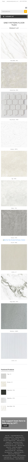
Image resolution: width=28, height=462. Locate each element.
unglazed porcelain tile (18, 452)
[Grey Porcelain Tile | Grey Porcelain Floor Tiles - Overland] (14, 75)
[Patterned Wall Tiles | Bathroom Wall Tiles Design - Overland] (14, 345)
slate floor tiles (21, 445)
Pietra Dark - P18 (11, 390)
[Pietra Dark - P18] (3, 392)
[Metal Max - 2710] (3, 400)
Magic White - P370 (14, 301)
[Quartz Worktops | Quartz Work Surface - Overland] (14, 134)
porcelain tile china (12, 448)
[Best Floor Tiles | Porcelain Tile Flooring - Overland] (14, 239)
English (3, 1)
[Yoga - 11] (3, 375)
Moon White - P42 (11, 406)
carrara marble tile (9, 443)
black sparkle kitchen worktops (9, 455)
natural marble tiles (15, 438)
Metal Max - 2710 (11, 398)
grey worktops (6, 438)
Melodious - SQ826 (14, 331)
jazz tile (23, 438)
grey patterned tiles (19, 443)
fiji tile (18, 448)
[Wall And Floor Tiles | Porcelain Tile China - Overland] (14, 257)
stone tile (7, 435)
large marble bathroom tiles (17, 435)
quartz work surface (20, 458)
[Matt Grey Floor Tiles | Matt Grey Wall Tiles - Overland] (14, 163)
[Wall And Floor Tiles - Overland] (14, 45)
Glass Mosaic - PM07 (14, 119)
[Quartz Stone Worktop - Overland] (14, 316)
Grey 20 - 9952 (14, 242)
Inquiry (5, 425)
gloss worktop (20, 450)
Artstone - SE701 (14, 149)
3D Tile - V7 (14, 272)
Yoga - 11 (9, 374)
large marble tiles (7, 457)
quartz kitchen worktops (9, 458)
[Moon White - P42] (3, 408)
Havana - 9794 (14, 237)
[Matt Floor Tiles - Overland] (14, 286)
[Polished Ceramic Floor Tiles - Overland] (14, 222)
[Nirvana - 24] (3, 384)
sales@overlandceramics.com (12, 1)
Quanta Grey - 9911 (14, 90)
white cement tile (21, 440)
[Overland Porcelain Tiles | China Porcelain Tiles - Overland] (14, 193)
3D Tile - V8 (14, 360)
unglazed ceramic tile (9, 437)
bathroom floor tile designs (14, 453)
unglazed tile (8, 442)
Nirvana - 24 (9, 382)
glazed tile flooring (21, 455)
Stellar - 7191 (14, 208)
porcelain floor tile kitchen (18, 457)
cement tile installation (17, 447)
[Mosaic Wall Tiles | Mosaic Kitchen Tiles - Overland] (14, 104)
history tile (8, 447)
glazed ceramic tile (19, 437)
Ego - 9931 (14, 178)
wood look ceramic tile (10, 450)
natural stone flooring (17, 442)
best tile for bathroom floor (9, 440)
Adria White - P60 (14, 60)
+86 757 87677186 (23, 1)
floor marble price (8, 452)
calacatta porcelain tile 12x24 (10, 445)
